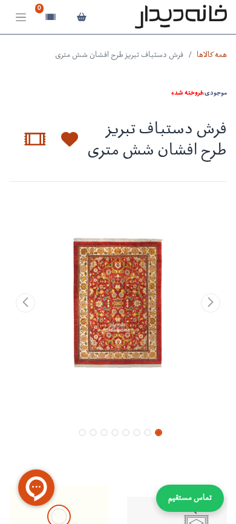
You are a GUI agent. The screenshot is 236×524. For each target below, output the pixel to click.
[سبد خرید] (81, 17)
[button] (62, 139)
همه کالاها (212, 55)
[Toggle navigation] (21, 17)
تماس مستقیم (190, 498)
